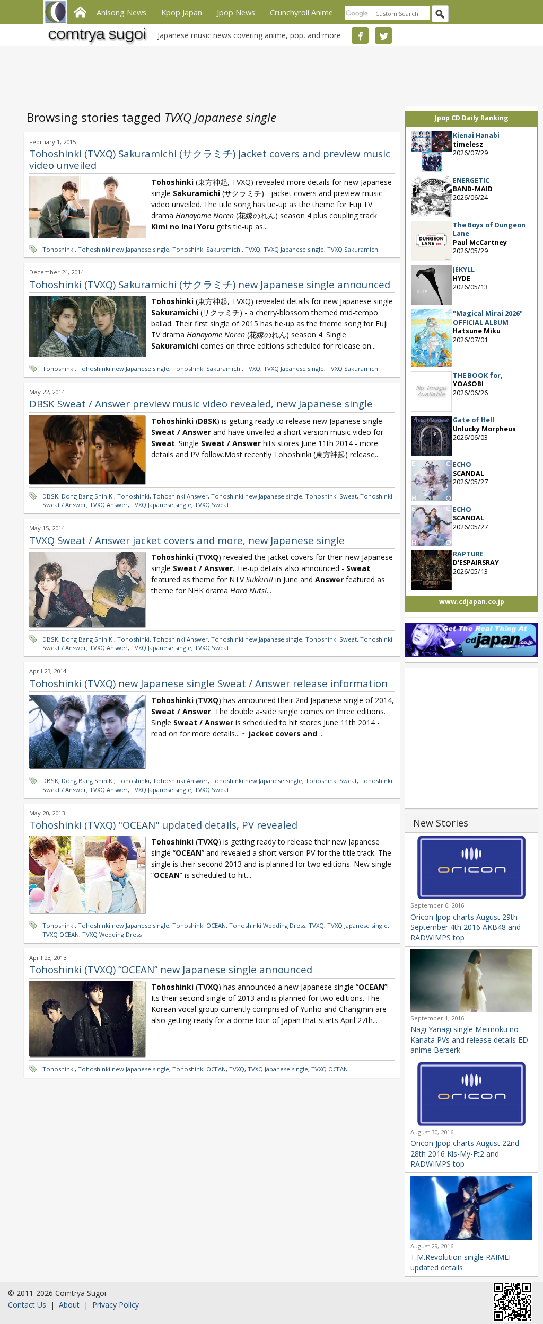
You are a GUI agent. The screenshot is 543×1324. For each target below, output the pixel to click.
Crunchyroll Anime (301, 12)
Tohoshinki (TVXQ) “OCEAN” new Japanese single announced (170, 969)
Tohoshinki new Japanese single (123, 249)
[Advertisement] (269, 74)
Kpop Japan (181, 12)
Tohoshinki (58, 249)
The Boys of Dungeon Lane (489, 229)
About (69, 1305)
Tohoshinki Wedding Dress (267, 925)
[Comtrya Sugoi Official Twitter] (383, 35)
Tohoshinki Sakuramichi (207, 249)
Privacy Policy (115, 1305)
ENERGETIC (471, 180)
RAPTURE (468, 553)
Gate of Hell (473, 419)
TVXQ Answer (109, 505)
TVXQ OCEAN (60, 934)
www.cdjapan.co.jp (471, 601)
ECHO (462, 464)
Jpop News (236, 12)
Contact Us (27, 1305)
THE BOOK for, (478, 375)
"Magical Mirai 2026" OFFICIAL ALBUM (488, 317)
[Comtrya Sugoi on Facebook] (360, 35)
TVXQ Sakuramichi (353, 249)
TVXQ (252, 249)
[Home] (80, 11)
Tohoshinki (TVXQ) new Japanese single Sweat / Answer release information (208, 683)
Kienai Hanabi (476, 135)
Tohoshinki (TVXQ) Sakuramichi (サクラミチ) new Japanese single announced (209, 284)
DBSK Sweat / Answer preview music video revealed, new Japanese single (201, 403)
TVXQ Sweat (212, 505)
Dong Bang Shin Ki (88, 496)
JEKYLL (464, 269)
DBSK (50, 496)
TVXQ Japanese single (294, 249)
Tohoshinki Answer (180, 496)
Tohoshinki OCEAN (199, 925)
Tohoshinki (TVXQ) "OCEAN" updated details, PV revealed (163, 824)
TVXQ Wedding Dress (112, 934)
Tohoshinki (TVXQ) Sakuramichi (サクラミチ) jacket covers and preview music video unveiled (209, 159)
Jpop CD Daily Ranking (472, 117)
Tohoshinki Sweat (331, 496)
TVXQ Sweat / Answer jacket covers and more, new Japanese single (187, 540)
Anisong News (121, 12)
